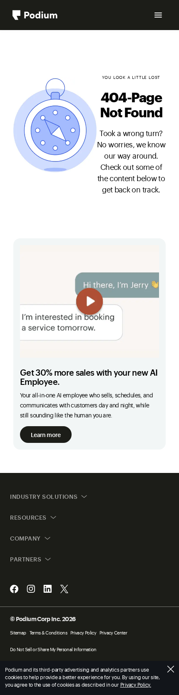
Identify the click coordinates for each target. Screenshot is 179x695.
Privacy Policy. (135, 684)
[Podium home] (34, 15)
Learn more (46, 434)
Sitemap (18, 632)
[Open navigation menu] (158, 15)
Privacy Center (113, 632)
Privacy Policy (83, 632)
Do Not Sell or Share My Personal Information (53, 649)
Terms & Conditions (48, 632)
